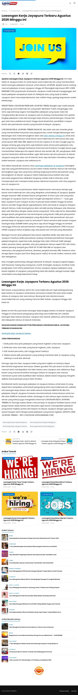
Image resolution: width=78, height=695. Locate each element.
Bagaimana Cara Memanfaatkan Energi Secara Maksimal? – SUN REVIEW (35, 635)
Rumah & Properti (15, 568)
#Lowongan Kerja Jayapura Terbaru (15, 426)
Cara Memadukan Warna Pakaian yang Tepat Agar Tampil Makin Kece (35, 612)
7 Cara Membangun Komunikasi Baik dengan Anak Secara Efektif (33, 546)
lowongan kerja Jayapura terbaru (16, 333)
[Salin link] (31, 73)
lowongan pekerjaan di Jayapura (49, 166)
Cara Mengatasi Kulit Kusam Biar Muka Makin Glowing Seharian (32, 596)
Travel (11, 552)
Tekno (11, 560)
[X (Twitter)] (14, 73)
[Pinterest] (27, 73)
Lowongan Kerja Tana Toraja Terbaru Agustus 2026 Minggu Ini (18, 483)
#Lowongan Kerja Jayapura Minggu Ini (42, 422)
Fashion (11, 609)
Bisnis (11, 536)
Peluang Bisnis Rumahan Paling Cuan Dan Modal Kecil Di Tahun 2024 (34, 538)
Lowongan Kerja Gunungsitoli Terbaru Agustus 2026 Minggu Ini (19, 519)
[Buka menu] (74, 3)
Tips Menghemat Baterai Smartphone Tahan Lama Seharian (31, 627)
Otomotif (12, 577)
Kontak (74, 691)
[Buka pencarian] (70, 3)
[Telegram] (23, 73)
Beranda (4, 11)
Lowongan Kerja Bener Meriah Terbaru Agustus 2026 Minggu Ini (57, 519)
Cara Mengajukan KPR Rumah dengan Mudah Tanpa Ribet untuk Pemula (35, 571)
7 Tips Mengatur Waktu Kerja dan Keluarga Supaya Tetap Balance (33, 644)
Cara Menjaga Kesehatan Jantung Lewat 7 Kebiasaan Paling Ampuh (34, 587)
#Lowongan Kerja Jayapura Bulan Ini (15, 422)
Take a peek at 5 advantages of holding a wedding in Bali (30, 660)
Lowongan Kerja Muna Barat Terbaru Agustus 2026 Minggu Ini (57, 483)
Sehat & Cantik (14, 585)
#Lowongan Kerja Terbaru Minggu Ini (42, 426)
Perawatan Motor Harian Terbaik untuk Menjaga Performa (30, 652)
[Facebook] (10, 73)
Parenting (12, 544)
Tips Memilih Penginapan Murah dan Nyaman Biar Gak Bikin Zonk (32, 555)
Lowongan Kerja (15, 11)
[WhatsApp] (18, 73)
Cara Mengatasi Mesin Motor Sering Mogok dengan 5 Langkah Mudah (34, 579)
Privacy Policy (64, 691)
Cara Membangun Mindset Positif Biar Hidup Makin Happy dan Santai (34, 604)
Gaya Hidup (12, 601)
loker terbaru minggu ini (54, 136)
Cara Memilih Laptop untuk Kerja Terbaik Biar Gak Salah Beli (31, 563)
